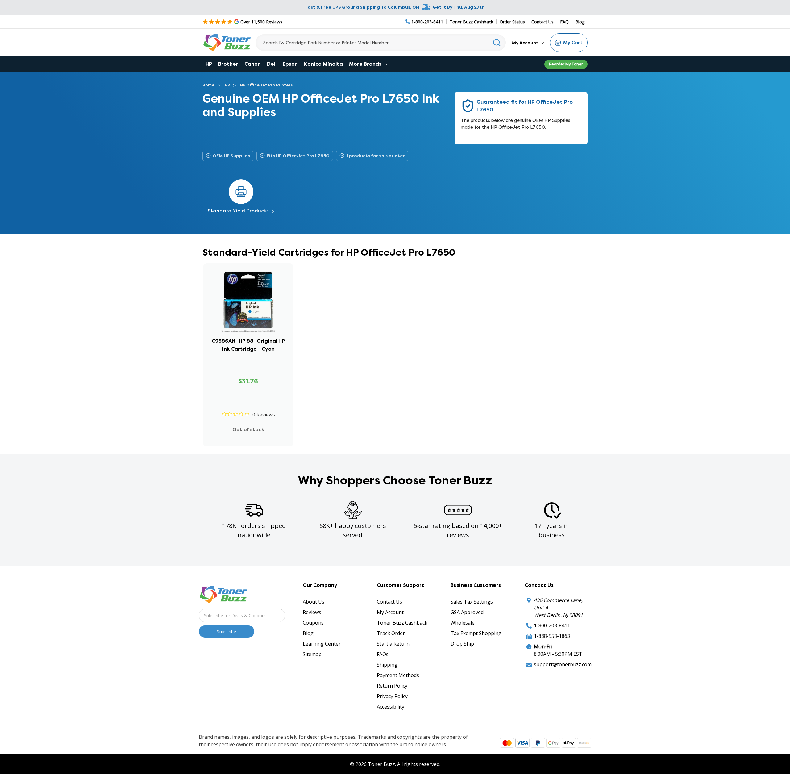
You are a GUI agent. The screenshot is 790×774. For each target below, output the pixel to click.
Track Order (391, 633)
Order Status (512, 21)
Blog (579, 21)
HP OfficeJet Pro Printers (266, 85)
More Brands (366, 64)
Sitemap (312, 654)
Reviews (312, 612)
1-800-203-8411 (552, 625)
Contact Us (542, 21)
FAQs (383, 654)
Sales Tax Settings (472, 601)
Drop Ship (462, 643)
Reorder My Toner (566, 64)
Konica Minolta (323, 64)
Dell (271, 64)
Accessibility (390, 706)
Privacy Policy (392, 696)
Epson (290, 64)
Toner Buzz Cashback (471, 21)
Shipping (387, 664)
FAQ (564, 21)
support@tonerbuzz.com (563, 664)
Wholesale (463, 622)
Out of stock (248, 429)
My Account (525, 42)
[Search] (497, 42)
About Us (313, 601)
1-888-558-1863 (552, 636)
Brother (228, 64)
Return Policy (392, 685)
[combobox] (381, 42)
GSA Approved (467, 612)
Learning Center (322, 643)
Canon (252, 64)
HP (209, 64)
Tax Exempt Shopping (476, 633)
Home (208, 85)
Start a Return (393, 643)
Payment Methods (398, 675)
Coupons (313, 622)
